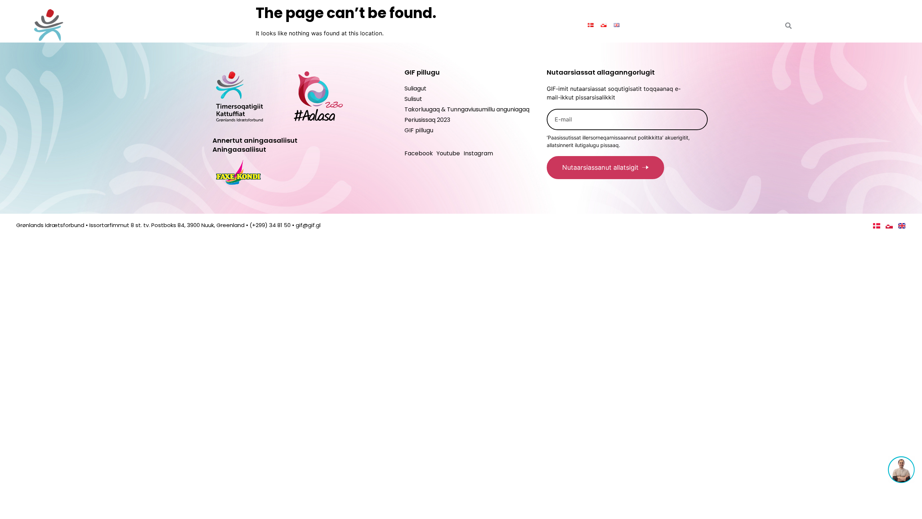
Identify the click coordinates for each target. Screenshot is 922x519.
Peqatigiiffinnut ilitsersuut (431, 25)
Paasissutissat (349, 25)
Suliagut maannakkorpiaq (530, 25)
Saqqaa (306, 25)
